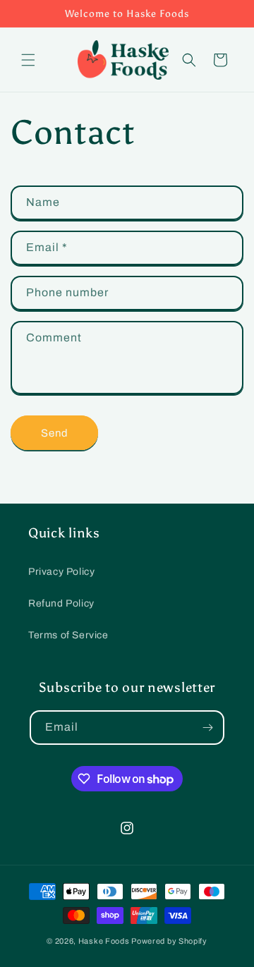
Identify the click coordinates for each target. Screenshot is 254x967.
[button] (28, 59)
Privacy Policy (61, 571)
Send (54, 433)
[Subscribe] (207, 727)
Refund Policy (61, 603)
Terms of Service (68, 635)
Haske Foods (104, 941)
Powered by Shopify (169, 941)
